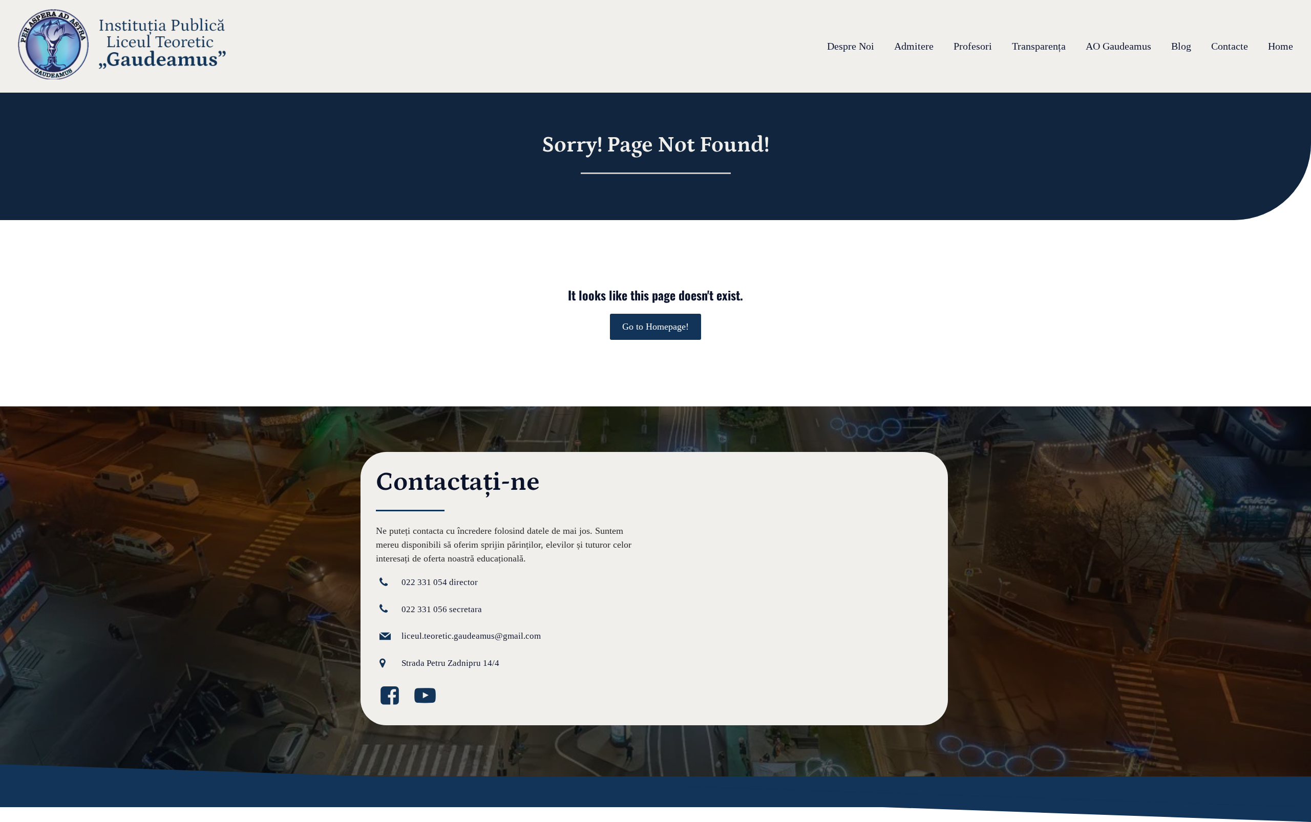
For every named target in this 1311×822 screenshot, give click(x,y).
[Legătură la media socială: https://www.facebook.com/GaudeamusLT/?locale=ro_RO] (393, 696)
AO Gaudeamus (1118, 46)
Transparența (1039, 46)
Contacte (1229, 46)
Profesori (973, 46)
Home (1280, 46)
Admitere (914, 46)
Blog (1181, 46)
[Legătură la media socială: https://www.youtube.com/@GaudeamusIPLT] (429, 696)
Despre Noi (850, 46)
